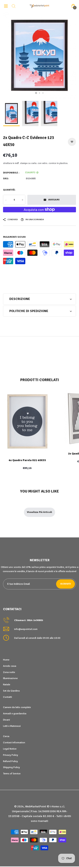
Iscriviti (65, 583)
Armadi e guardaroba (14, 713)
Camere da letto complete (17, 707)
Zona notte (9, 672)
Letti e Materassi (12, 726)
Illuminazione (10, 678)
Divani (6, 719)
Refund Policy (10, 761)
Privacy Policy (10, 755)
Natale (6, 684)
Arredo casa (9, 666)
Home (6, 659)
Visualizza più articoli (39, 512)
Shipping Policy (11, 767)
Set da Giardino (11, 690)
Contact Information (14, 742)
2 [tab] (39, 92)
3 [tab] (43, 92)
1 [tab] (36, 93)
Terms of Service (11, 773)
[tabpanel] (39, 55)
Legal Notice (9, 748)
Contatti (7, 697)
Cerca (6, 736)
